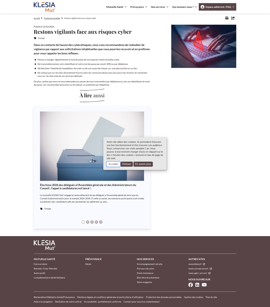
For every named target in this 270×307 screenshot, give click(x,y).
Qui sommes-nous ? (183, 6)
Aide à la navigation (43, 301)
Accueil (37, 18)
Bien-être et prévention (148, 277)
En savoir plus (143, 164)
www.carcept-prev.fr (198, 268)
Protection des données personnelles (164, 297)
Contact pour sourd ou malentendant (142, 301)
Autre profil (39, 273)
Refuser (126, 164)
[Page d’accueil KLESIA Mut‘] (44, 7)
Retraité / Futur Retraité (45, 268)
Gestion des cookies (193, 297)
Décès (88, 264)
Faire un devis (40, 264)
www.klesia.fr (195, 264)
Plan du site (211, 297)
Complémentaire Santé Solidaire (49, 277)
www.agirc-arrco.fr (198, 273)
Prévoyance (137, 6)
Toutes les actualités (52, 18)
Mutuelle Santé (114, 6)
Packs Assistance (145, 273)
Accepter (113, 164)
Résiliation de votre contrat (68, 301)
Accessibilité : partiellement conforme (102, 301)
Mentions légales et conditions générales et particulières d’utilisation (110, 297)
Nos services (158, 6)
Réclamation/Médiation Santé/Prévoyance (54, 297)
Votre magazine (144, 282)
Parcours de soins (145, 268)
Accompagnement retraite (149, 264)
